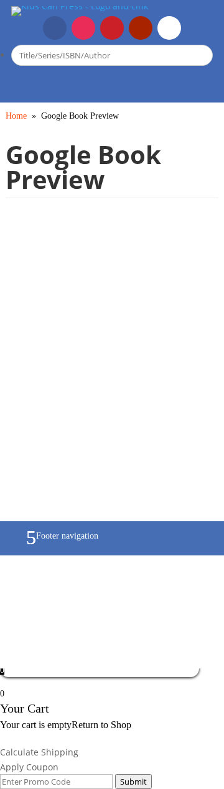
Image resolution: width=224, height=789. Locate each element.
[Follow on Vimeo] (169, 28)
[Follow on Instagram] (83, 28)
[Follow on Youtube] (140, 28)
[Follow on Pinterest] (112, 28)
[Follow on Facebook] (55, 28)
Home (16, 116)
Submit (133, 781)
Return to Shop (101, 724)
